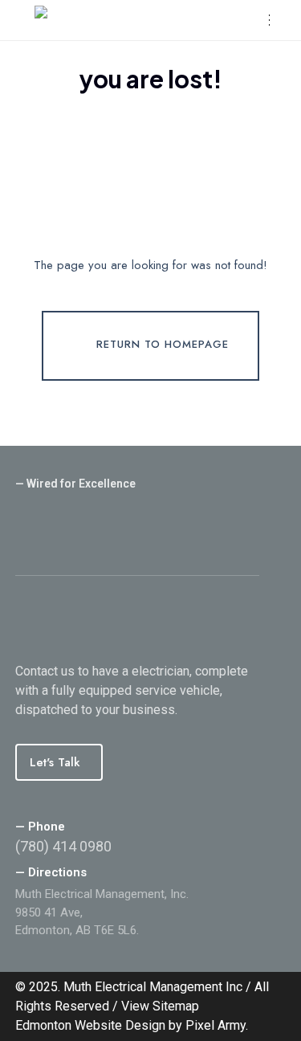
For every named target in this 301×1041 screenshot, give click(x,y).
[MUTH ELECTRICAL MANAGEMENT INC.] (142, 20)
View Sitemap (160, 1006)
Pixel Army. (216, 1025)
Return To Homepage (162, 345)
